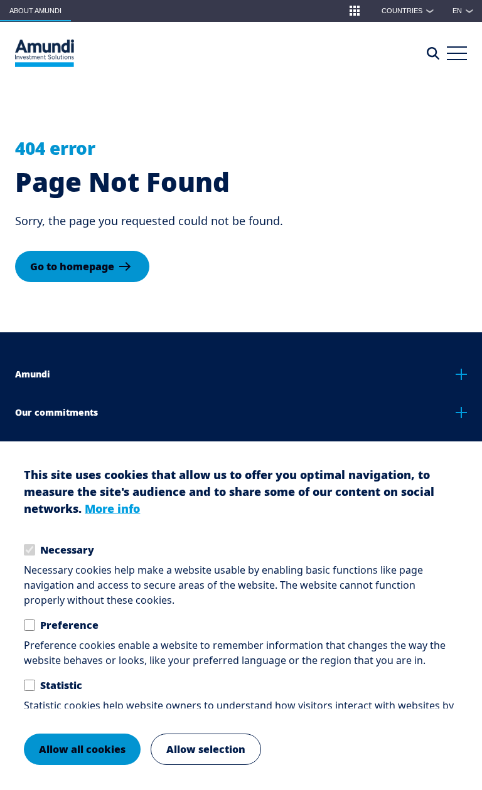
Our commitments (56, 412)
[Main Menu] (457, 53)
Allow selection (205, 749)
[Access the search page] (433, 53)
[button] (355, 10)
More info (112, 508)
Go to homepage (72, 266)
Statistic (61, 685)
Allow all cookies (82, 749)
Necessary (67, 550)
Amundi (32, 374)
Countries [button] (408, 10)
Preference (69, 625)
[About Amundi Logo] (44, 53)
